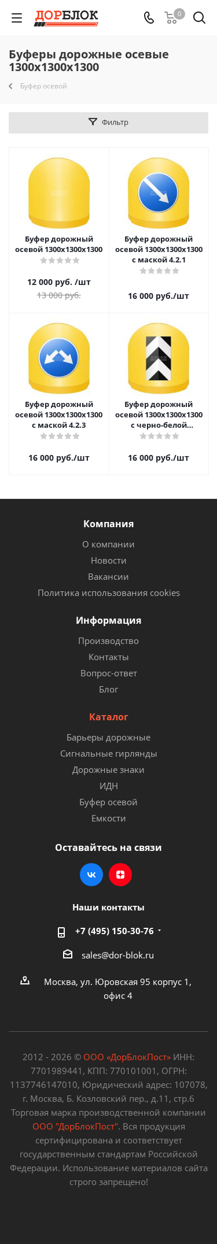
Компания (108, 523)
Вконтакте (91, 874)
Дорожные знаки (108, 769)
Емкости (108, 818)
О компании (108, 544)
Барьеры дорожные (108, 737)
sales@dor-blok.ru (118, 955)
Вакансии (108, 576)
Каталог (108, 716)
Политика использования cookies (109, 592)
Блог (108, 689)
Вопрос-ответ (108, 673)
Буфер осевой (108, 802)
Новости (109, 560)
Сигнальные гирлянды (108, 753)
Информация (108, 620)
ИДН (109, 785)
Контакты (109, 656)
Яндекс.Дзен (120, 874)
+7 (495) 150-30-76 (114, 930)
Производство (108, 640)
